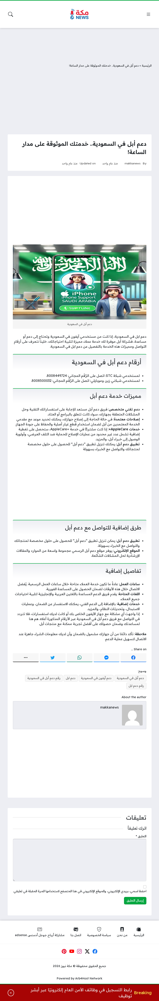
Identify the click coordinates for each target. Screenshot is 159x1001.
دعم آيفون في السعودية (96, 678)
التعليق (141, 836)
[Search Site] (11, 14)
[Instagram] (79, 951)
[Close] (11, 992)
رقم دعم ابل (136, 686)
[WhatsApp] (80, 657)
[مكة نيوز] (79, 14)
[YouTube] (72, 951)
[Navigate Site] (148, 14)
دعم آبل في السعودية (130, 678)
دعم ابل (70, 678)
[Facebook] (133, 657)
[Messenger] (106, 657)
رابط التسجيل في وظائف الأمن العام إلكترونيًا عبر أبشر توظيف (81, 993)
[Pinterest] (64, 951)
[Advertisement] (79, 42)
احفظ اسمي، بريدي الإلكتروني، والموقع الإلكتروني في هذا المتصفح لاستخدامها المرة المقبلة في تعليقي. (79, 891)
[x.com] (87, 951)
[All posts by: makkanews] (132, 715)
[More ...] (26, 657)
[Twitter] (53, 657)
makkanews (133, 163)
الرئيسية (147, 65)
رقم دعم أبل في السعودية (43, 678)
